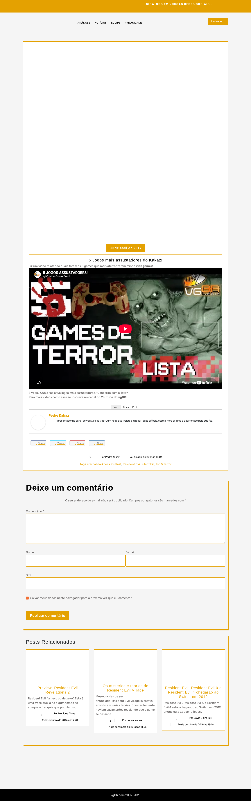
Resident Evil (132, 464)
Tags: (83, 464)
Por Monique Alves (64, 713)
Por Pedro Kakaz (110, 457)
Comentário (35, 511)
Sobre (116, 407)
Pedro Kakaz (59, 415)
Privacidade (133, 22)
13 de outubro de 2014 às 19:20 (59, 720)
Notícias (101, 22)
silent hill (148, 464)
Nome (30, 552)
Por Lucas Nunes (132, 720)
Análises (84, 22)
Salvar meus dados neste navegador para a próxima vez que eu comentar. (81, 598)
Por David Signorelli (200, 717)
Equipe (115, 22)
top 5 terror (163, 464)
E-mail (130, 552)
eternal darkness (98, 464)
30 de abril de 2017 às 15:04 (146, 457)
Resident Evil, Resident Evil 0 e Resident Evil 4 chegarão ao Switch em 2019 (193, 692)
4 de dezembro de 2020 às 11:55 (127, 726)
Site (28, 575)
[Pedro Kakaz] (38, 422)
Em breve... (218, 21)
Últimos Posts (130, 407)
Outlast (116, 464)
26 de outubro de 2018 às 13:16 (195, 724)
